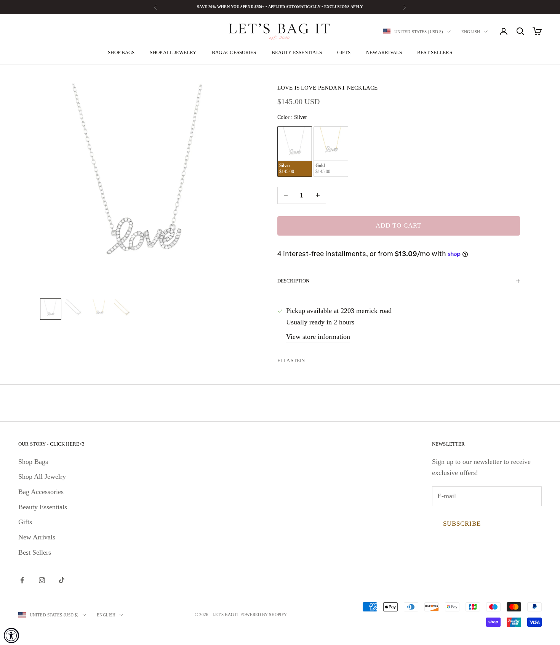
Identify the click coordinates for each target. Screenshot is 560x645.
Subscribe (462, 523)
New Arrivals (384, 52)
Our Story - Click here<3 (51, 444)
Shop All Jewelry (173, 52)
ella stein (291, 360)
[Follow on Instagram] (42, 580)
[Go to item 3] (99, 309)
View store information (318, 336)
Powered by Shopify (263, 614)
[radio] (294, 151)
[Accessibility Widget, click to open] (11, 635)
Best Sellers (434, 52)
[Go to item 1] (50, 309)
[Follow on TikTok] (62, 580)
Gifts (344, 52)
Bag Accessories (234, 52)
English (470, 31)
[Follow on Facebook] (22, 580)
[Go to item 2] (75, 309)
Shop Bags (121, 52)
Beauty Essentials (297, 52)
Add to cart (398, 225)
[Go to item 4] (123, 309)
